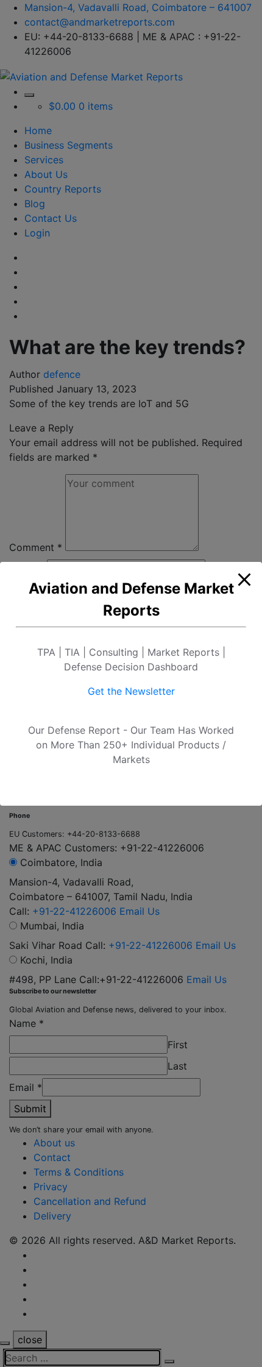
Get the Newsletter (131, 691)
